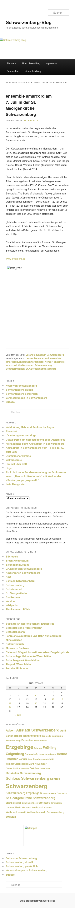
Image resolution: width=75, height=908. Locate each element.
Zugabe (10, 402)
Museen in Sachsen (17, 648)
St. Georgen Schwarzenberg (41, 368)
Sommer (62, 793)
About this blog (33, 71)
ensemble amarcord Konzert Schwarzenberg (33, 359)
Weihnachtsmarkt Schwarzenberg (45, 812)
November (41, 763)
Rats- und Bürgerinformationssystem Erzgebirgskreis (37, 652)
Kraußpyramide (41, 758)
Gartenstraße (31, 754)
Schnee (55, 778)
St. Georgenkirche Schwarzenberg (30, 798)
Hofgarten (12, 759)
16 (61, 699)
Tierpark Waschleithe (18, 664)
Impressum (51, 63)
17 (10, 703)
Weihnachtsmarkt (16, 812)
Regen (9, 468)
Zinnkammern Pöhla (18, 609)
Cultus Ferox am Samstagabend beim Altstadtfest (35, 439)
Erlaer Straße (40, 740)
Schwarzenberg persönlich (22, 393)
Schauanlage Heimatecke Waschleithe (28, 656)
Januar (23, 759)
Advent (10, 730)
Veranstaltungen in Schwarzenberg (45, 354)
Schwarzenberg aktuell (19, 389)
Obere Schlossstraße (17, 768)
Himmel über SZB (16, 464)
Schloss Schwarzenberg (20, 581)
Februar (38, 748)
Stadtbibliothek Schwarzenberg (22, 802)
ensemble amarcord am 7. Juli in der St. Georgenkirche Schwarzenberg (29, 105)
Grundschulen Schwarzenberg (24, 568)
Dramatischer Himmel (19, 456)
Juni (30, 759)
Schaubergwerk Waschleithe (22, 660)
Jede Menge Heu (15, 484)
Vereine (10, 601)
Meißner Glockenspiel (17, 763)
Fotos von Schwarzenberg (21, 385)
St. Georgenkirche (16, 593)
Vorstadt (26, 807)
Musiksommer (25, 365)
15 (53, 699)
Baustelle (46, 735)
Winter (11, 817)
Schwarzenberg (43, 365)
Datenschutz (13, 71)
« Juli (18, 715)
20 (36, 703)
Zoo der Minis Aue (17, 668)
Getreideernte (14, 460)
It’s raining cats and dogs (21, 435)
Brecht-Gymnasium (17, 560)
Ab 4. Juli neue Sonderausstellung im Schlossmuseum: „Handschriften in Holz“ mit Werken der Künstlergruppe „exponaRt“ (36, 476)
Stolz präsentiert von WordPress (37, 900)
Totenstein (56, 802)
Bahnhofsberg (14, 735)
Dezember (27, 740)
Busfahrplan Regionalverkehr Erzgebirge (30, 623)
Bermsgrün (57, 735)
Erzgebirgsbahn (15, 631)
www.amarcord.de (15, 258)
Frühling (50, 747)
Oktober (34, 768)
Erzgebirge (19, 746)
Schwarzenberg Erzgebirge (22, 793)
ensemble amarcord (38, 358)
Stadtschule (13, 597)
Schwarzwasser (48, 793)
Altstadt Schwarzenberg (37, 730)
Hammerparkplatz (47, 754)
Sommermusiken (15, 368)
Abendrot (11, 431)
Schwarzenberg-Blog (29, 22)
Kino (8, 577)
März (31, 763)
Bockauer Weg (13, 740)
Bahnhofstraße (32, 735)
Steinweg (44, 802)
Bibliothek (12, 556)
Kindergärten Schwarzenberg (23, 572)
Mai (51, 759)
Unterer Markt (13, 807)
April (63, 730)
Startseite (11, 63)
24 (10, 707)
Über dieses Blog (31, 63)
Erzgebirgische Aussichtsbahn (24, 627)
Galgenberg (15, 753)
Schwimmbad (14, 589)
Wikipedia (12, 605)
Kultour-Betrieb (15, 644)
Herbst (62, 754)
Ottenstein (45, 768)
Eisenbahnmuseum (17, 564)
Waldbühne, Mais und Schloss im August (30, 427)
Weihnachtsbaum (42, 807)
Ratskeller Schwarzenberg (23, 773)
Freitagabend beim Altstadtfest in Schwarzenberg (35, 443)
